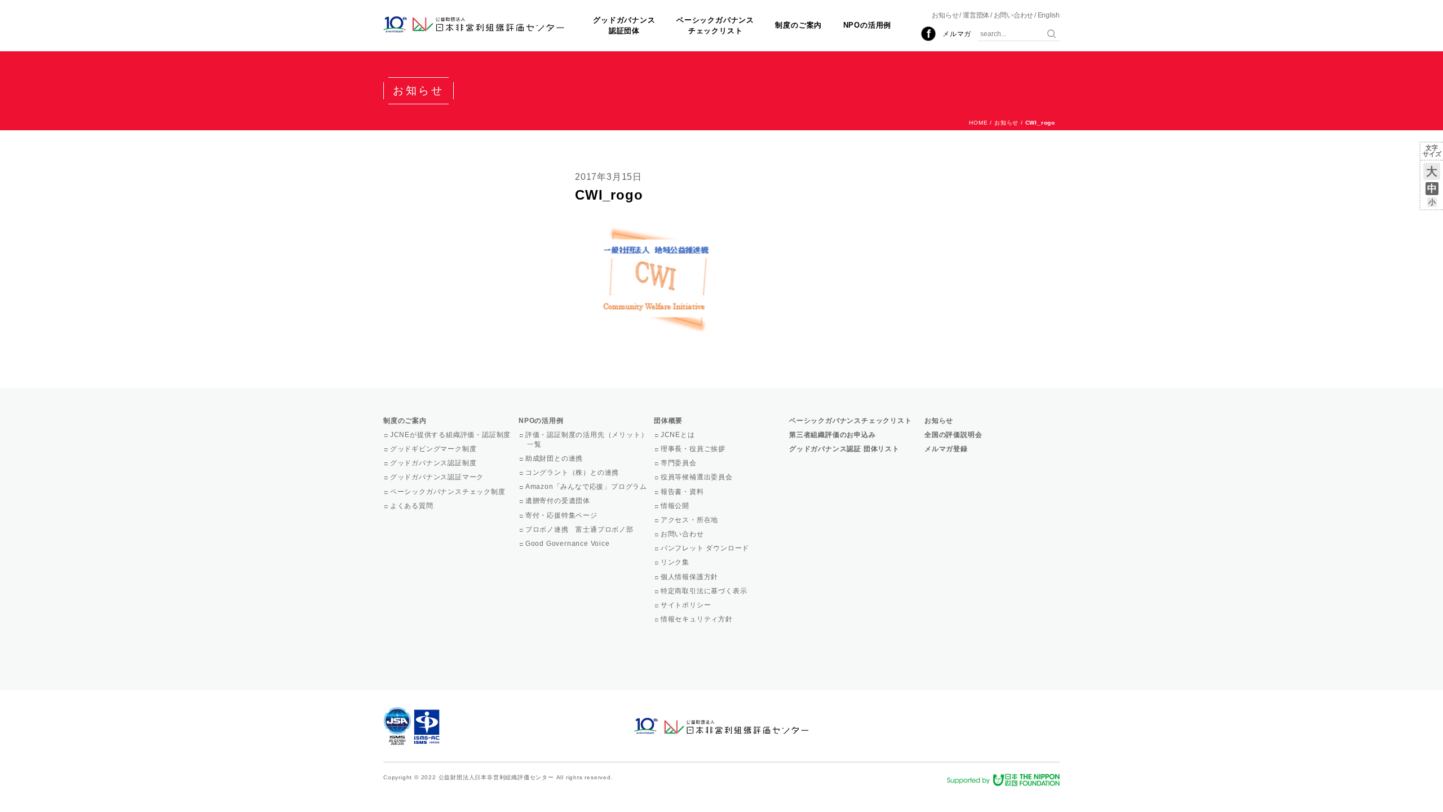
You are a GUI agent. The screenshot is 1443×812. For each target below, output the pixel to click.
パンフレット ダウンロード (705, 548)
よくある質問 (412, 506)
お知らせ (945, 15)
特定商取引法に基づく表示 (704, 591)
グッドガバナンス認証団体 (624, 25)
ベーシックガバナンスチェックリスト (715, 25)
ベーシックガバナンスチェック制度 (449, 492)
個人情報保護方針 (690, 577)
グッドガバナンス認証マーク (438, 477)
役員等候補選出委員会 (697, 477)
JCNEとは (678, 435)
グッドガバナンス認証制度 (434, 463)
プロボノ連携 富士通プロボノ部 (580, 529)
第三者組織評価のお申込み (832, 435)
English (1049, 15)
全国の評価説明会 (953, 435)
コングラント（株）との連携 (573, 472)
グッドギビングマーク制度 (434, 449)
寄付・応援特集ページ (562, 515)
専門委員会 (679, 463)
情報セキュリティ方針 (697, 619)
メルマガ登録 (946, 449)
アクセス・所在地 (690, 520)
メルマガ (956, 34)
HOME (978, 123)
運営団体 (976, 15)
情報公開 (675, 506)
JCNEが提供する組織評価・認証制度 (451, 435)
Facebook (928, 34)
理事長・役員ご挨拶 (693, 449)
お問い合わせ (1014, 15)
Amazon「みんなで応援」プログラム (587, 487)
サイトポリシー (686, 605)
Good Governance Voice (568, 544)
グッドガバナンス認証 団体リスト (844, 449)
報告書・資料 (683, 492)
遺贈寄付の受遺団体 (558, 501)
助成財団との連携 (555, 458)
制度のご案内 (798, 25)
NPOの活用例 (867, 25)
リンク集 (675, 562)
